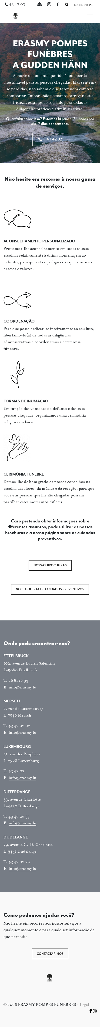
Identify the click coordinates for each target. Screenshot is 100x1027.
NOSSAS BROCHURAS (50, 565)
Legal (84, 1005)
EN (81, 5)
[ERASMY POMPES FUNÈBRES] (16, 16)
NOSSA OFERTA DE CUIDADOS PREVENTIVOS (50, 589)
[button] (67, 4)
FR (86, 5)
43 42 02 (17, 4)
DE (76, 5)
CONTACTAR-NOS (50, 954)
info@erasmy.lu (22, 687)
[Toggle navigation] (90, 16)
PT (91, 5)
